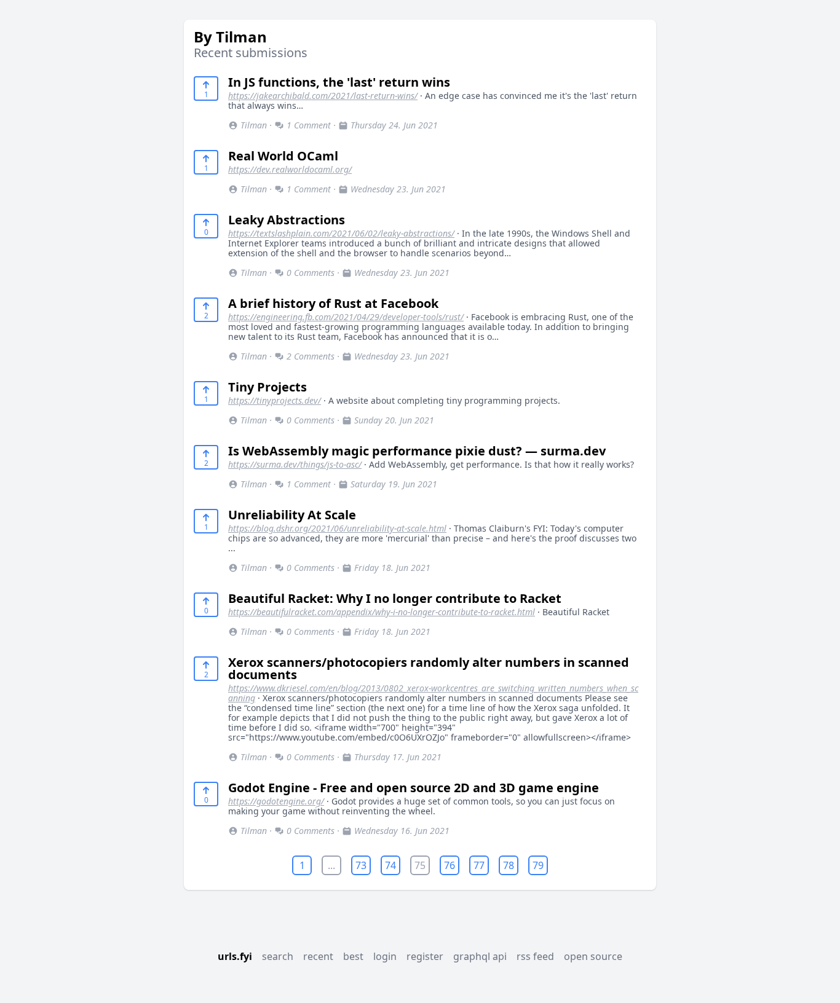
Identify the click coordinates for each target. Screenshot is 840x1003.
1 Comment (309, 125)
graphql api (480, 956)
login (385, 956)
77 (479, 865)
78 (508, 865)
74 (390, 865)
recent (318, 956)
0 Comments (311, 272)
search (277, 956)
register (424, 956)
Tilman (253, 125)
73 (361, 865)
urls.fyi (235, 956)
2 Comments (311, 356)
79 (538, 865)
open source (593, 956)
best (353, 956)
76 (449, 865)
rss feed (535, 956)
